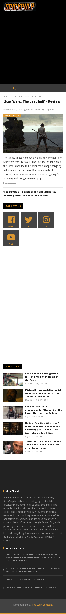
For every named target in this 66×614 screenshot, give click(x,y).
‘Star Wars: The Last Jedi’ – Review (31, 101)
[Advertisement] (33, 49)
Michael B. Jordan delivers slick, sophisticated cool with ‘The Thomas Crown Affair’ (43, 393)
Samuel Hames (33, 109)
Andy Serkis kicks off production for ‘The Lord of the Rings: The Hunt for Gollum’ (43, 410)
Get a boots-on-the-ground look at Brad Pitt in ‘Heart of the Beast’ (41, 377)
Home (6, 96)
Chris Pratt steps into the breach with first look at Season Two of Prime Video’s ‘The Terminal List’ (33, 557)
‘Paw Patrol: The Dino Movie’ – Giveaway (32, 587)
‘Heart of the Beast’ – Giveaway (26, 579)
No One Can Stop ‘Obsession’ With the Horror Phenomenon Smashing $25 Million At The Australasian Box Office (42, 427)
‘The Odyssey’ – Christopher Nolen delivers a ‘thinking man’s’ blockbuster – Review (29, 193)
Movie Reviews (12, 115)
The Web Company (42, 604)
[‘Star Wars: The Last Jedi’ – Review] (33, 133)
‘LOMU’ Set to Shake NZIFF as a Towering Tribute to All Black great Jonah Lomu (43, 445)
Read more (10, 183)
